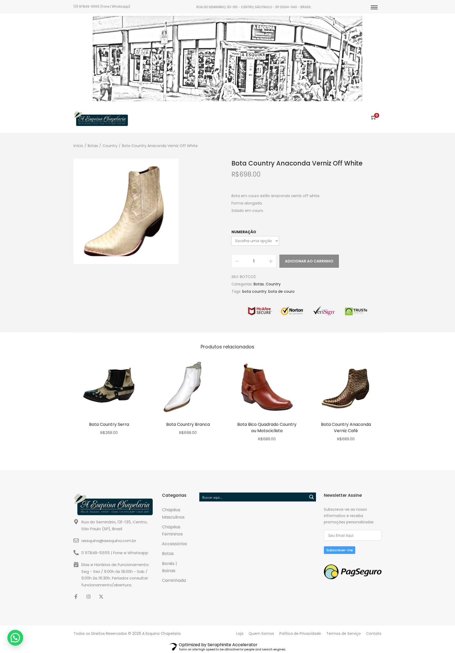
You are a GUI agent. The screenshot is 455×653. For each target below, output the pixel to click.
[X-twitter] (101, 596)
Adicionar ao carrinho (309, 261)
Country (109, 145)
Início (78, 145)
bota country (254, 291)
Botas (93, 145)
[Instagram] (88, 596)
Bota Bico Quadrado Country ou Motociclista (266, 427)
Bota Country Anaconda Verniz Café (346, 427)
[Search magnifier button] (311, 497)
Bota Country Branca (188, 424)
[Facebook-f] (75, 596)
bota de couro (281, 291)
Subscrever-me (339, 550)
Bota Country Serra (109, 424)
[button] (15, 638)
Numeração (243, 232)
